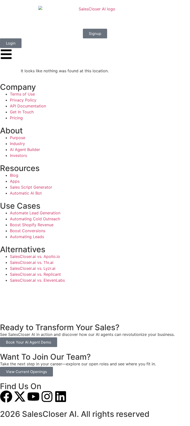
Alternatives (22, 249)
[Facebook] (6, 396)
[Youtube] (33, 396)
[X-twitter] (20, 396)
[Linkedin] (60, 396)
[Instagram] (47, 396)
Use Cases (20, 206)
